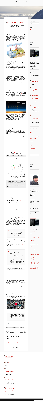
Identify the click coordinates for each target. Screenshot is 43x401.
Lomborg (31, 263)
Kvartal (36, 261)
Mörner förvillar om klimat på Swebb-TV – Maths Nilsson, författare (16, 344)
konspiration (33, 261)
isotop (7, 327)
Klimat (15, 22)
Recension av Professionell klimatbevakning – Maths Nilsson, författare (17, 345)
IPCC (32, 258)
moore (37, 264)
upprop (36, 267)
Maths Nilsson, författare (21, 2)
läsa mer (10, 238)
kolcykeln (18, 327)
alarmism (32, 254)
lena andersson (31, 262)
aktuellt (30, 254)
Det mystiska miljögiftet (33, 148)
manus (34, 263)
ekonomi (34, 255)
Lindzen (37, 262)
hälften (15, 84)
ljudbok (38, 262)
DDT (36, 254)
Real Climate (23, 244)
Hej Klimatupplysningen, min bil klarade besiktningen (34, 134)
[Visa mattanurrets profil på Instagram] (32, 29)
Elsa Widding (36, 255)
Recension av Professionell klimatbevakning (33, 139)
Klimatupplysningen (13, 327)
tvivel (35, 267)
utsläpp (37, 267)
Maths (12, 22)
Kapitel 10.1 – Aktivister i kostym (9, 372)
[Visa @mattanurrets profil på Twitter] (30, 29)
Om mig (31, 132)
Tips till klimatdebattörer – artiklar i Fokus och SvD (35, 119)
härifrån (13, 187)
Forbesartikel (18, 96)
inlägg (7, 227)
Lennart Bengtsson (34, 262)
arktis (33, 254)
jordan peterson (35, 258)
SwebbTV (37, 266)
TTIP (34, 267)
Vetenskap (21, 22)
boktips (35, 254)
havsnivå (30, 257)
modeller (35, 264)
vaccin (30, 268)
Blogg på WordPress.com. (21, 399)
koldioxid (21, 327)
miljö (37, 263)
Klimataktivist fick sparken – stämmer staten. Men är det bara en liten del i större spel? (34, 63)
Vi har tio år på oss (35, 268)
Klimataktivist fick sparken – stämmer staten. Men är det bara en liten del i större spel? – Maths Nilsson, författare (35, 96)
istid (33, 258)
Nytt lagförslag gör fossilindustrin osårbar (33, 66)
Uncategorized (18, 22)
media (35, 263)
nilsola (32, 88)
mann (33, 263)
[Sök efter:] (34, 23)
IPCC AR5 (21, 248)
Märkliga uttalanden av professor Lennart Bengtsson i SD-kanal (34, 130)
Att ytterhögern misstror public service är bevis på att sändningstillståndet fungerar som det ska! (34, 71)
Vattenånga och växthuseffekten (34, 248)
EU (38, 255)
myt (23, 327)
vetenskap (32, 268)
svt (35, 266)
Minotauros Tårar (32, 264)
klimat (9, 327)
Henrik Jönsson (33, 257)
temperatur (31, 267)
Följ (31, 44)
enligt (21, 93)
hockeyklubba (37, 257)
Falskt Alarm (20, 217)
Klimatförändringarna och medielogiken (33, 68)
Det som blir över (31, 255)
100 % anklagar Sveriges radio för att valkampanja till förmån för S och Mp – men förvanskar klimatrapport (34, 75)
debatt (38, 254)
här (20, 200)
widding (38, 268)
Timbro (33, 267)
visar (15, 202)
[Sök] (38, 23)
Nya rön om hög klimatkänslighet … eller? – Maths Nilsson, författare (16, 342)
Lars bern (38, 261)
